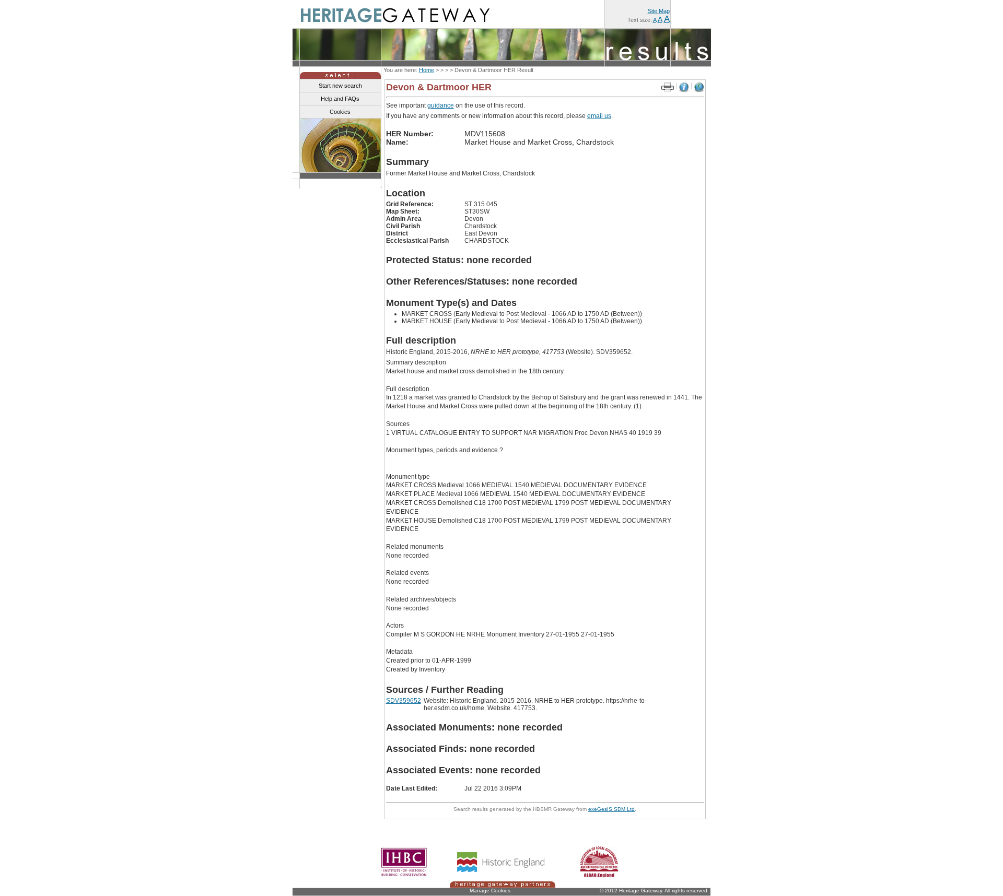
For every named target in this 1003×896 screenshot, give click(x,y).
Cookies (340, 112)
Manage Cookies (490, 890)
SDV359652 (403, 700)
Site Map (659, 11)
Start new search (340, 85)
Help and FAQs (340, 99)
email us (599, 116)
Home (426, 70)
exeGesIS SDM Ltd (611, 809)
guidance (440, 105)
